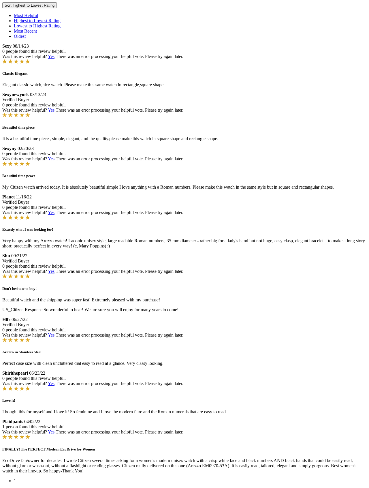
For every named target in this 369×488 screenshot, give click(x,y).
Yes (51, 56)
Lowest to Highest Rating (37, 25)
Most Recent (25, 31)
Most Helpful (26, 15)
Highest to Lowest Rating (37, 20)
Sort (29, 5)
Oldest (20, 36)
